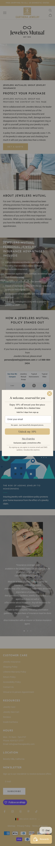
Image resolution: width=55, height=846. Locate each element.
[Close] (49, 393)
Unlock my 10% (27, 431)
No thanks (28, 438)
